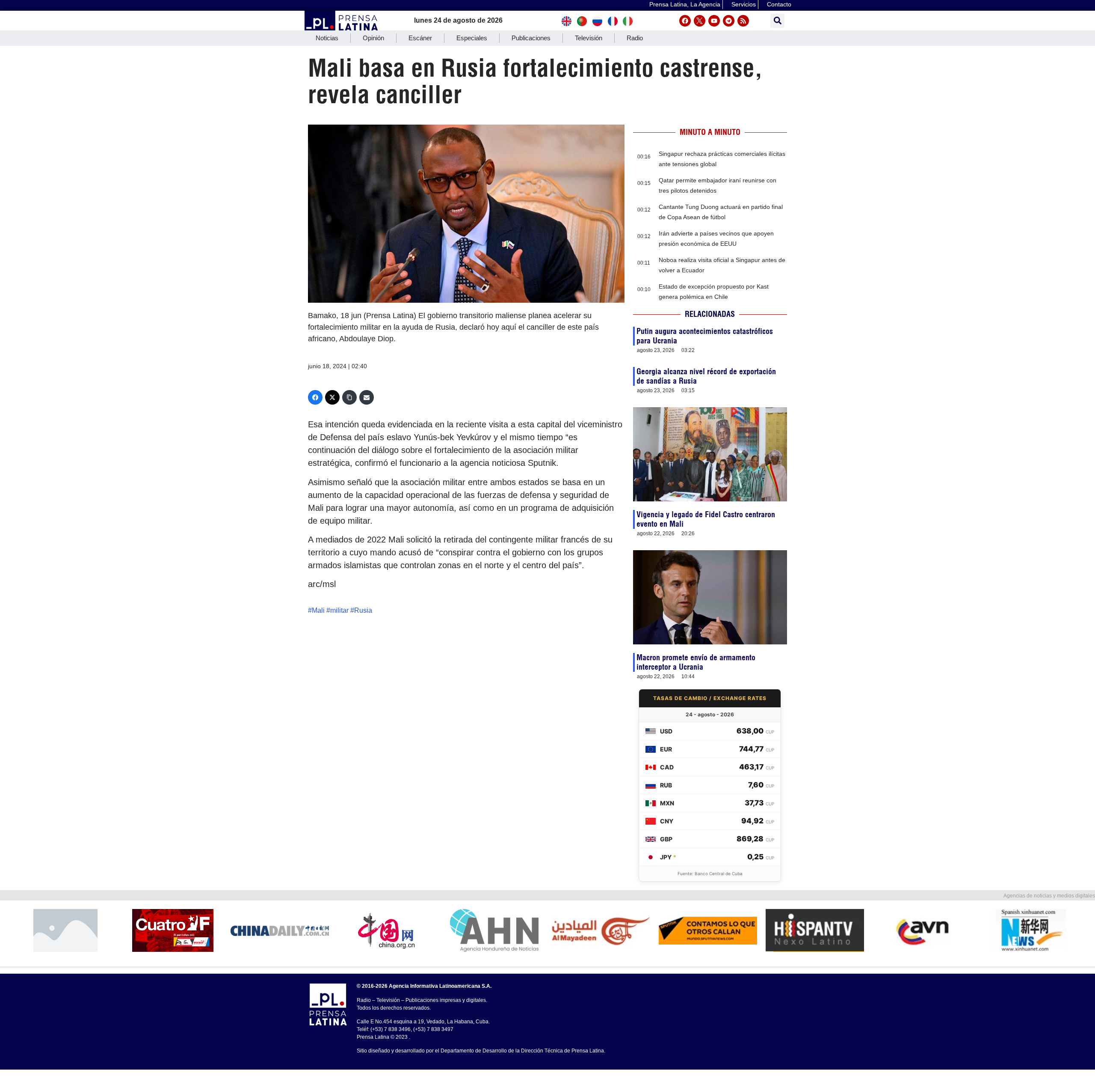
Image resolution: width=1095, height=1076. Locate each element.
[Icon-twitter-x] (699, 21)
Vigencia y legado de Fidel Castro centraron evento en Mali (705, 519)
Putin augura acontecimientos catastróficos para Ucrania (704, 336)
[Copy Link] (349, 397)
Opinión (373, 38)
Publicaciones (531, 38)
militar (339, 610)
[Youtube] (714, 21)
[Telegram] (728, 21)
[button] (777, 21)
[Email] (366, 397)
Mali (318, 610)
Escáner (420, 38)
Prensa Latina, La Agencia (684, 4)
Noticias (327, 38)
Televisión (588, 38)
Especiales (471, 38)
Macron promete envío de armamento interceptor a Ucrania (695, 662)
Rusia (363, 610)
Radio (635, 38)
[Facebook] (685, 21)
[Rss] (743, 21)
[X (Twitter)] (332, 397)
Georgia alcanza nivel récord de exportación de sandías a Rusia (706, 376)
